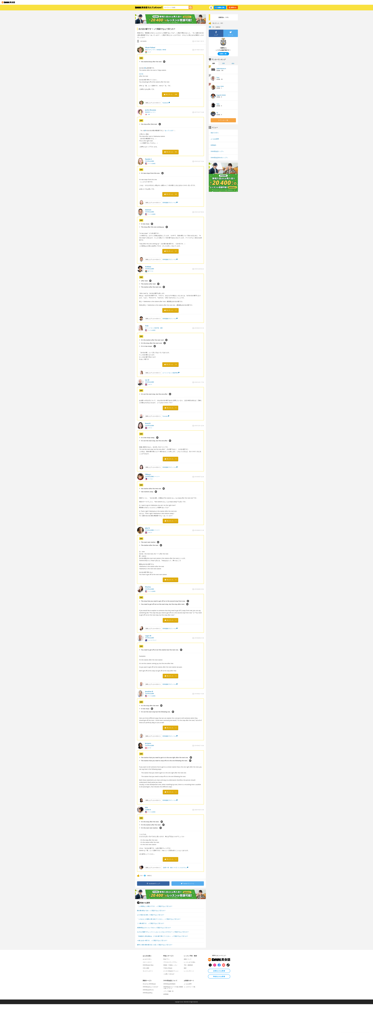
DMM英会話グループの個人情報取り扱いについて (173, 987)
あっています (169, 130)
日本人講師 (146, 968)
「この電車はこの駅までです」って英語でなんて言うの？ (154, 906)
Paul (218, 77)
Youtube (165, 416)
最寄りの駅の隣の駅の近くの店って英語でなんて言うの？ (154, 945)
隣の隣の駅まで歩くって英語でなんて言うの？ (151, 910)
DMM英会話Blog (147, 993)
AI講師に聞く (221, 7)
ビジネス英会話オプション (171, 971)
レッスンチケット (189, 971)
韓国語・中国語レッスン (170, 965)
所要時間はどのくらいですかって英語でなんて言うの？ (154, 928)
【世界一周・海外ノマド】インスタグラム (174, 867)
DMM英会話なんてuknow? (150, 987)
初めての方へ (215, 133)
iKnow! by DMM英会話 (149, 984)
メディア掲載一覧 (168, 991)
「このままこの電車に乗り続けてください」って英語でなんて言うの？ (159, 919)
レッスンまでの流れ (189, 962)
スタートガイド (147, 962)
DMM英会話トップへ (217, 151)
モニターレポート (148, 971)
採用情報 (165, 994)
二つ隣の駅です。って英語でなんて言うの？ (150, 923)
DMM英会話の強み (148, 965)
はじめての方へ (147, 959)
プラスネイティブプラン (170, 962)
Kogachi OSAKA (221, 95)
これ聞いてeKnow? (168, 974)
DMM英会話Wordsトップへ (219, 157)
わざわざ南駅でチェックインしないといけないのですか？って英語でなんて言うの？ (163, 932)
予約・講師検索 (188, 965)
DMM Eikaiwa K (221, 68)
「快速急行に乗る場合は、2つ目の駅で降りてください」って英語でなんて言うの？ (162, 936)
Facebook (165, 103)
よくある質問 (215, 139)
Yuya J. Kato (220, 86)
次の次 (141, 74)
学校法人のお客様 (219, 976)
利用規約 (213, 145)
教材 (185, 968)
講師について (187, 959)
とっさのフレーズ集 (189, 987)
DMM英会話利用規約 (169, 984)
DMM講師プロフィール (169, 202)
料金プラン (166, 959)
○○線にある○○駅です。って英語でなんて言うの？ (152, 940)
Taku (218, 104)
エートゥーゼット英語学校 (170, 373)
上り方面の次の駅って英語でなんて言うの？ (150, 915)
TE (217, 113)
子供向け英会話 (167, 968)
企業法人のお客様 (219, 971)
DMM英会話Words (148, 990)
